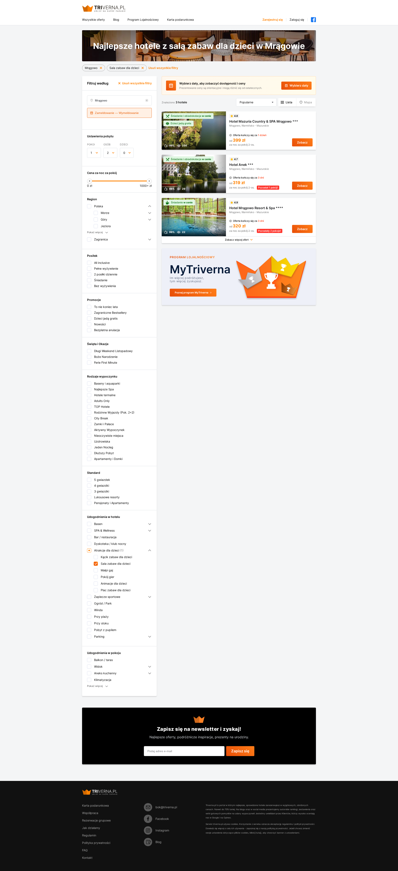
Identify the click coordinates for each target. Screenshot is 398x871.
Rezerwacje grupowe (96, 820)
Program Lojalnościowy (143, 19)
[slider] (89, 181)
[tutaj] (258, 832)
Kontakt (87, 857)
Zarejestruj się (272, 19)
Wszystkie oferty (93, 19)
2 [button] (108, 152)
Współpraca (90, 813)
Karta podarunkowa (180, 19)
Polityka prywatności (96, 842)
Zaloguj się (297, 19)
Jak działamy (91, 828)
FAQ (85, 850)
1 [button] (91, 152)
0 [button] (124, 152)
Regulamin (89, 835)
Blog (116, 19)
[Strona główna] (108, 8)
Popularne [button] (246, 102)
